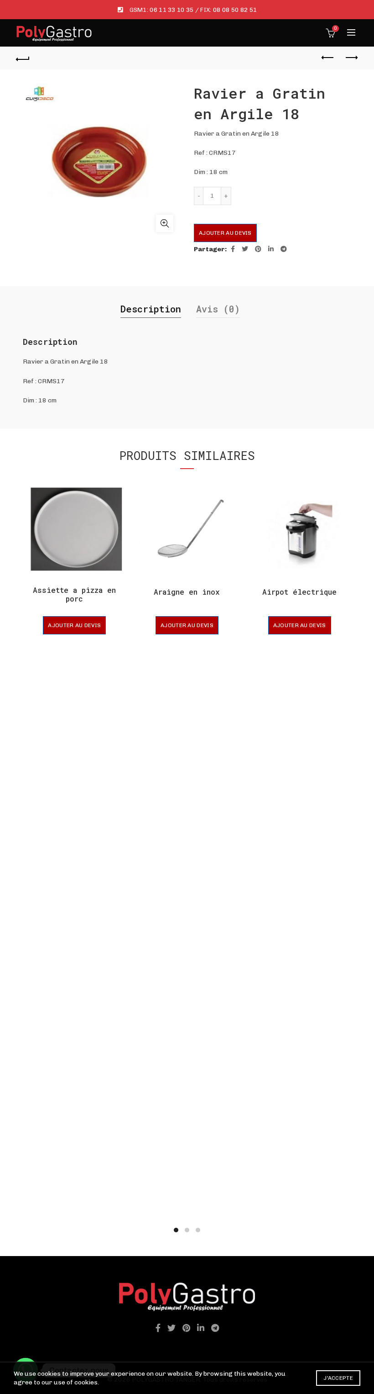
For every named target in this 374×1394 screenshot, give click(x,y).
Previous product (328, 58)
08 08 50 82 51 (235, 9)
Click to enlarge (164, 223)
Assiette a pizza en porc (74, 594)
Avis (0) (218, 309)
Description (150, 309)
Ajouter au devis (225, 233)
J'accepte (338, 1378)
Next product (351, 58)
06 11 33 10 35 (171, 9)
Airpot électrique (299, 591)
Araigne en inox (187, 591)
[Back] (23, 58)
